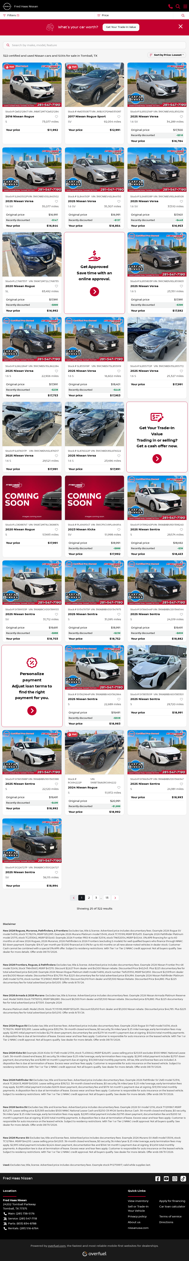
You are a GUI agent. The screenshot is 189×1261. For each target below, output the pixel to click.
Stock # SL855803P (141, 281)
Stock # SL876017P (16, 451)
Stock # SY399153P (16, 609)
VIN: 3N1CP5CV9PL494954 (106, 524)
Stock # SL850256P (141, 111)
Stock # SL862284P (16, 366)
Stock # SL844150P (79, 196)
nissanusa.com (138, 1228)
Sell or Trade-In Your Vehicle (138, 1208)
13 (107, 897)
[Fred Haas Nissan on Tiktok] (182, 1178)
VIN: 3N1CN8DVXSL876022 (106, 451)
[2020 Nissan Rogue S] (32, 498)
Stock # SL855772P (141, 366)
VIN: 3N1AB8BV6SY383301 (169, 694)
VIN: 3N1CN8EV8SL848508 (168, 196)
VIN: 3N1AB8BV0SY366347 (168, 779)
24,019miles (175, 619)
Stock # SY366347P (141, 779)
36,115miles (51, 877)
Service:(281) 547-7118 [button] (22, 1218)
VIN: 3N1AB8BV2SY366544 (168, 609)
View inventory (138, 1201)
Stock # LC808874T (16, 524)
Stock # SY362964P (79, 694)
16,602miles (112, 376)
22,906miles (50, 376)
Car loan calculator (172, 1206)
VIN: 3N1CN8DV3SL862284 (43, 366)
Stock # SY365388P (16, 779)
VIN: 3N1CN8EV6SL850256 (168, 111)
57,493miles (50, 534)
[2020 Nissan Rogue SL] (32, 254)
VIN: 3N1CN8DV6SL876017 (44, 451)
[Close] (180, 26)
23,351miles (175, 291)
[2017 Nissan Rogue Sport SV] (94, 85)
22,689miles (112, 704)
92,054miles (112, 121)
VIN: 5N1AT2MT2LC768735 (44, 281)
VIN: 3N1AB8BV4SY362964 (106, 694)
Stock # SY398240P (141, 524)
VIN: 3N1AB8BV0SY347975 (106, 609)
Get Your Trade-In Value (121, 27)
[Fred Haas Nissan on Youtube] (165, 1178)
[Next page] (115, 898)
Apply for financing (172, 1201)
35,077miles (50, 206)
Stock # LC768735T (16, 281)
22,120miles (50, 789)
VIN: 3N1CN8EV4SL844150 (106, 196)
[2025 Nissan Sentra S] (157, 498)
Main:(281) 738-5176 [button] (21, 1213)
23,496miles (112, 460)
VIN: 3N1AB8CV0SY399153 (44, 609)
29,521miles (50, 460)
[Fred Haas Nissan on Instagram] (173, 1178)
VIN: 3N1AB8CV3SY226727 (44, 867)
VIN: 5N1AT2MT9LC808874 (44, 524)
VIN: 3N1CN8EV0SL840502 (43, 196)
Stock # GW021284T (16, 111)
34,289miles (175, 121)
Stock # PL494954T (79, 524)
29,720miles (175, 704)
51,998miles (113, 534)
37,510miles (176, 206)
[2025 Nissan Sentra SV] (32, 582)
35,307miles (112, 206)
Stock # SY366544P (141, 609)
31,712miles (51, 619)
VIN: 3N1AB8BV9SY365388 (43, 779)
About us (134, 1222)
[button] (170, 6)
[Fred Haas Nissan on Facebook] (156, 1178)
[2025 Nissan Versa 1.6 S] (157, 254)
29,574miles (175, 534)
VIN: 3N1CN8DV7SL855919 (106, 366)
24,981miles (175, 789)
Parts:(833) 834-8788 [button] (22, 1223)
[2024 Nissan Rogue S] (94, 752)
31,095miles (112, 619)
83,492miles (50, 291)
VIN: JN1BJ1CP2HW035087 (106, 111)
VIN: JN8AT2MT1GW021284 (43, 111)
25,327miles (175, 376)
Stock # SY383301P (141, 694)
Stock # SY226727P (16, 867)
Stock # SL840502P (16, 196)
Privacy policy (137, 1216)
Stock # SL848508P (141, 196)
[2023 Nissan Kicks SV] (94, 498)
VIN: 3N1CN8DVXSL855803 (168, 281)
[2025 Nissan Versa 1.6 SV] (157, 85)
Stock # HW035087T (79, 111)
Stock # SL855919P (79, 366)
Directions (166, 1222)
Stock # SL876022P (79, 451)
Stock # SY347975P (79, 609)
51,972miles (113, 792)
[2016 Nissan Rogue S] (32, 85)
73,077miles (50, 121)
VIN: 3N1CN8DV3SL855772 (169, 366)
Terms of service (170, 1216)
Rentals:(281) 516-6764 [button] (23, 1228)
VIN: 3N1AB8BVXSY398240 (168, 524)
